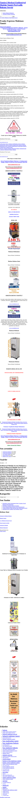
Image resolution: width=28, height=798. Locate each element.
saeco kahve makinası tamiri (8, 776)
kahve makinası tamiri (6, 765)
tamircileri (4, 783)
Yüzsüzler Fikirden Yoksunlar (9, 14)
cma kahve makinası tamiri (9, 749)
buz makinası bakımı (11, 743)
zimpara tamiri (5, 794)
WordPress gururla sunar (5, 797)
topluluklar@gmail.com (14, 214)
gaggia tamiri (7, 759)
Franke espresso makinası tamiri (8, 145)
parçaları (5, 772)
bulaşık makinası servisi (10, 734)
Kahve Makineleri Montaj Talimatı (13, 149)
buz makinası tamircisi (6, 744)
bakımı (5, 730)
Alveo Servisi (5, 455)
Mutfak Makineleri (4, 527)
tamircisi (6, 785)
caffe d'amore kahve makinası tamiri (7, 143)
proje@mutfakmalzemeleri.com (14, 34)
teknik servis (5, 788)
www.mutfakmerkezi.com (14, 31)
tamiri (4, 787)
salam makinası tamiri (9, 777)
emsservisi (9, 26)
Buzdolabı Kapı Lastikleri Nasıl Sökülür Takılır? (13, 509)
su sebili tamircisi (7, 782)
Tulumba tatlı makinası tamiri (10, 790)
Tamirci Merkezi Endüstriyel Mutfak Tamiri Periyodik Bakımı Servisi (13, 5)
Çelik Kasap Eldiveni (7, 451)
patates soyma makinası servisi (7, 774)
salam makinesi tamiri (8, 779)
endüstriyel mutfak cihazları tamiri (10, 756)
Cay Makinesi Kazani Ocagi (6, 520)
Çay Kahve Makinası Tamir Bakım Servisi (8, 17)
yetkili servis (6, 791)
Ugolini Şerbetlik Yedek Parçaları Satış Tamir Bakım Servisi (15, 508)
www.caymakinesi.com (14, 304)
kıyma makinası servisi (8, 766)
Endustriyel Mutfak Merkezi (6, 516)
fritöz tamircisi (5, 757)
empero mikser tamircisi (7, 752)
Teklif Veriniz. (3, 531)
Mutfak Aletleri (3, 518)
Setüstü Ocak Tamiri (7, 456)
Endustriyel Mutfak (4, 525)
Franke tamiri (22, 146)
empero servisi (7, 755)
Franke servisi (17, 146)
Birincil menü (3, 10)
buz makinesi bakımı (10, 748)
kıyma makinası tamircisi (8, 768)
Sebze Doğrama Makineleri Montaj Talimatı (11, 148)
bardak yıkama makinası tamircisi (9, 731)
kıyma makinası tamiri (6, 769)
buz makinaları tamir (11, 741)
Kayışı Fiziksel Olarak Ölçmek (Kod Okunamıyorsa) (13, 506)
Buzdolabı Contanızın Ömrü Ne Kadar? (11, 505)
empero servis (6, 753)
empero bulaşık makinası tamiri (10, 750)
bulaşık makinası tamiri (11, 736)
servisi (5, 781)
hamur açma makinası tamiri (12, 761)
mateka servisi (6, 770)
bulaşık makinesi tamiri (9, 739)
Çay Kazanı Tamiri (6, 454)
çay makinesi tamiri (6, 795)
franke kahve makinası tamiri (8, 146)
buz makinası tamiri (7, 746)
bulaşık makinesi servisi (7, 737)
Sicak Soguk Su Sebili (4, 523)
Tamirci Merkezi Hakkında (8, 13)
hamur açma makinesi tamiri (11, 762)
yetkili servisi (6, 792)
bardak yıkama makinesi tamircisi (9, 732)
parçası (4, 773)
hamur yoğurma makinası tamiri (10, 764)
